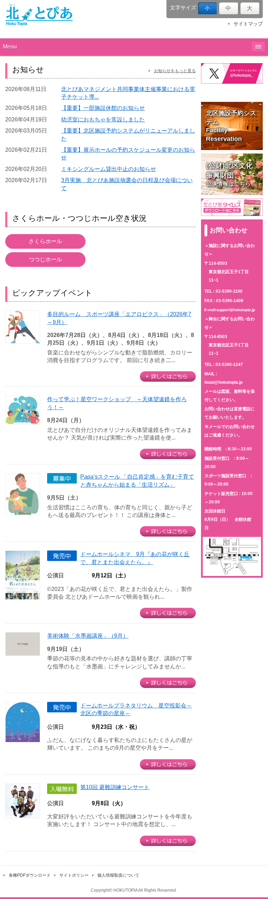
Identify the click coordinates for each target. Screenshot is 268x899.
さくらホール (45, 241)
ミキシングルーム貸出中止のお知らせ (108, 169)
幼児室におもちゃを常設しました (103, 119)
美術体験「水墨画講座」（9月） (87, 636)
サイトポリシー (74, 875)
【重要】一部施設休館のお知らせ (103, 108)
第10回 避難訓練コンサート (114, 787)
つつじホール (45, 259)
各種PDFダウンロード (30, 875)
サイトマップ (248, 24)
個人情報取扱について (118, 875)
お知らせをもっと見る (175, 70)
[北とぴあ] (39, 14)
